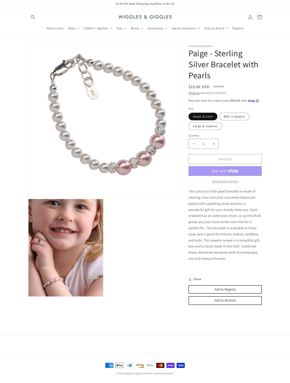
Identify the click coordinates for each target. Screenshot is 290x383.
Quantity (194, 135)
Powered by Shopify (163, 373)
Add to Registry (225, 289)
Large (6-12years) (205, 126)
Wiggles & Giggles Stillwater (139, 373)
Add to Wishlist (225, 300)
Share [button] (197, 279)
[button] (33, 17)
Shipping (194, 92)
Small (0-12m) (203, 116)
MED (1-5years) (234, 116)
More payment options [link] (225, 181)
